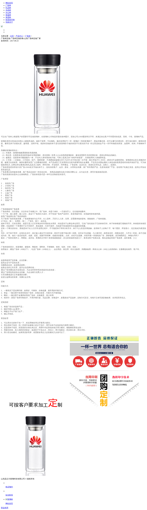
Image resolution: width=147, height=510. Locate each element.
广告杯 (8, 5)
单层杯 (8, 17)
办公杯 (8, 13)
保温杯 (8, 15)
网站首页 (9, 3)
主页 (12, 36)
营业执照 (4, 508)
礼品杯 (8, 8)
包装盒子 (9, 22)
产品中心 (19, 36)
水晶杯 (8, 10)
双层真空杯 (10, 20)
